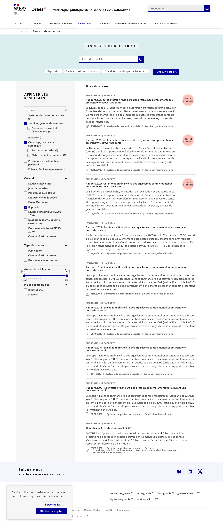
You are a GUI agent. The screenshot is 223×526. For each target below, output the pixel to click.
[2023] (66, 275)
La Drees (18, 23)
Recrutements (123, 510)
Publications (84, 23)
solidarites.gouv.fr (120, 493)
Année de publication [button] (37, 269)
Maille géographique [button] (36, 285)
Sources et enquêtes (61, 23)
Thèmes (36, 23)
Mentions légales (92, 510)
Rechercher (207, 8)
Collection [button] (30, 178)
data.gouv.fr (164, 493)
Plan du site (74, 510)
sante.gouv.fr (144, 493)
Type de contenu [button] (35, 245)
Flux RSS (108, 510)
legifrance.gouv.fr (120, 499)
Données (105, 23)
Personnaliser (53, 504)
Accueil (24, 31)
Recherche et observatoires (130, 23)
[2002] (24, 275)
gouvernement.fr (186, 493)
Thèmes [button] (29, 110)
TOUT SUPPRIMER (164, 71)
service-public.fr (145, 499)
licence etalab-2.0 (80, 516)
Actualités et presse (166, 23)
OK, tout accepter (51, 511)
